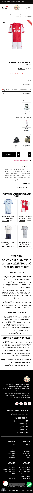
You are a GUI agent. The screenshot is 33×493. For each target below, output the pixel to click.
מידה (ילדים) (27, 80)
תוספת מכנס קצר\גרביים (23, 117)
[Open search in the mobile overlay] (24, 7)
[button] (16, 165)
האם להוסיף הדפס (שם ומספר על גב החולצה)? (16, 90)
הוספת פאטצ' (27, 101)
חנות (31, 14)
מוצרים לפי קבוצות (25, 14)
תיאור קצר (24, 166)
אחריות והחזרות (22, 187)
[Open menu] (29, 7)
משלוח (25, 184)
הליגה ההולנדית (12, 14)
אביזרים (28, 134)
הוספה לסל (8, 154)
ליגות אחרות (18, 14)
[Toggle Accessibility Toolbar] (3, 490)
